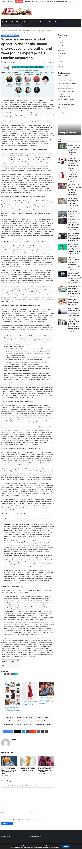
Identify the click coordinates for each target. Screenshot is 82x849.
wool (49, 724)
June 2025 (60, 61)
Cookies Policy (23, 21)
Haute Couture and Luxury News (66, 88)
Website (31, 813)
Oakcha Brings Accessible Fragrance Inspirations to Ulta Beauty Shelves (74, 301)
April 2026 (60, 45)
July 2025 (60, 58)
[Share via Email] (42, 731)
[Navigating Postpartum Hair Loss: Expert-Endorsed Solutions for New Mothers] (28, 760)
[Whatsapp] (16, 674)
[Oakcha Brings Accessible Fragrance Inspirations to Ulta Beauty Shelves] (62, 301)
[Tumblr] (27, 731)
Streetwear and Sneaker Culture (66, 99)
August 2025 (61, 56)
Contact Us (15, 21)
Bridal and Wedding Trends (64, 78)
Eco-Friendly (30, 717)
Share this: (6, 664)
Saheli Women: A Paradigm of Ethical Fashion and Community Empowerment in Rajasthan (46, 769)
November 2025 (62, 48)
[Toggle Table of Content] (17, 661)
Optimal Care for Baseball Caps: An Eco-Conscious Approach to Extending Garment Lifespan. (73, 203)
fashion (11, 721)
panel (19, 724)
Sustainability (39, 724)
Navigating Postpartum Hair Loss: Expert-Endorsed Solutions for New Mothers (27, 768)
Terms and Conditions (55, 21)
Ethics (39, 717)
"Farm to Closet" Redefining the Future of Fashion (74, 213)
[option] (69, 126)
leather (28, 721)
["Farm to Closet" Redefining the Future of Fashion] (62, 214)
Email (3, 813)
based (20, 717)
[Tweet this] (8, 674)
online (45, 721)
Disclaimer (32, 21)
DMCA (37, 21)
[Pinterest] (31, 731)
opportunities (9, 724)
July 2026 (60, 37)
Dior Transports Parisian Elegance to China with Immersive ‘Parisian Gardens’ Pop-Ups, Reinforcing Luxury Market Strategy (74, 149)
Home (3, 21)
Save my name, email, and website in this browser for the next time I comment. (23, 819)
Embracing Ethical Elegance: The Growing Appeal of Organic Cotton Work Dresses (44, 1)
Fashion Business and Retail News (66, 80)
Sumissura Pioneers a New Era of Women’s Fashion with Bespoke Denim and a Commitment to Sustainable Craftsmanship (46, 700)
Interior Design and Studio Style (66, 91)
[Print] (46, 731)
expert (47, 717)
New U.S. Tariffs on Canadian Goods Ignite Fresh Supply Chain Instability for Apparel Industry (74, 237)
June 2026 (60, 40)
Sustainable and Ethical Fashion (14, 30)
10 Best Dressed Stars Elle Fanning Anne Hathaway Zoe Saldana (68, 131)
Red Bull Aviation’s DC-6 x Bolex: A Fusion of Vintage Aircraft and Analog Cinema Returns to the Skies (74, 312)
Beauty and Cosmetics (63, 75)
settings (56, 847)
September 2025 (62, 53)
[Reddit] (34, 731)
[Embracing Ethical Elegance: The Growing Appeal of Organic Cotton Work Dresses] (62, 175)
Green (20, 721)
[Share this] (5, 674)
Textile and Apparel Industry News (66, 104)
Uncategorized (61, 107)
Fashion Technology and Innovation (67, 86)
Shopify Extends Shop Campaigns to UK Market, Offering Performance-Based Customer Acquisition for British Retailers (74, 291)
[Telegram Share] (13, 674)
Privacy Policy (44, 21)
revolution (28, 724)
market (36, 721)
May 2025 (60, 64)
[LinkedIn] (23, 731)
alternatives (10, 717)
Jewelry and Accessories (64, 94)
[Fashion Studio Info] (17, 11)
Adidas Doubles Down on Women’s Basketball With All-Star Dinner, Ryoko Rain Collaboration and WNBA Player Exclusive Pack (74, 224)
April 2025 (60, 66)
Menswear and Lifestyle (64, 96)
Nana (5, 62)
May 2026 (60, 42)
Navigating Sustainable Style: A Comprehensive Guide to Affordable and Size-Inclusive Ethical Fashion (8, 770)
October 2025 (61, 50)
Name (3, 806)
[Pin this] (11, 674)
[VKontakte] (38, 731)
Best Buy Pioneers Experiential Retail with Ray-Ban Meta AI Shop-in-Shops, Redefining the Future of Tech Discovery (74, 249)
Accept (66, 846)
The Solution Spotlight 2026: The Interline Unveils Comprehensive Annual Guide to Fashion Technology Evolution (74, 262)
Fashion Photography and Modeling (67, 83)
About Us (8, 21)
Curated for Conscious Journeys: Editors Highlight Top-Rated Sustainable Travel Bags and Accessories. (12, 708)
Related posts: (7, 666)
